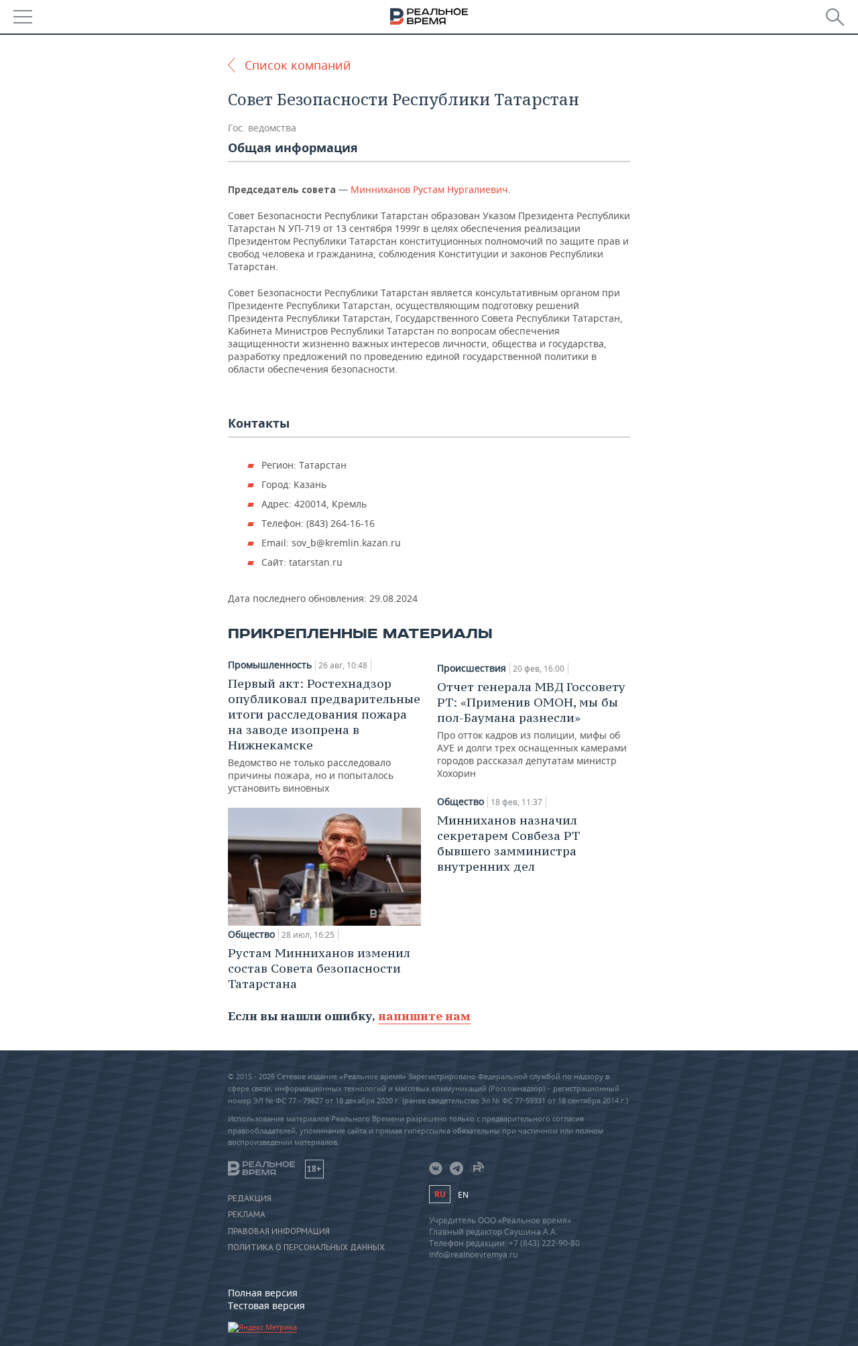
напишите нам (424, 1016)
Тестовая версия (266, 1305)
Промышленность (270, 665)
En (463, 1195)
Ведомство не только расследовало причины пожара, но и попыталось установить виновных (324, 735)
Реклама (246, 1214)
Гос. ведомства (262, 127)
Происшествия (471, 668)
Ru (439, 1194)
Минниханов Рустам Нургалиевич (429, 189)
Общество (251, 934)
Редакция (249, 1198)
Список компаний (298, 65)
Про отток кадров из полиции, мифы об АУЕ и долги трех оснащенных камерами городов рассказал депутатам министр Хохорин (532, 729)
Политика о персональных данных (306, 1247)
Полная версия (263, 1292)
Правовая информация (279, 1231)
